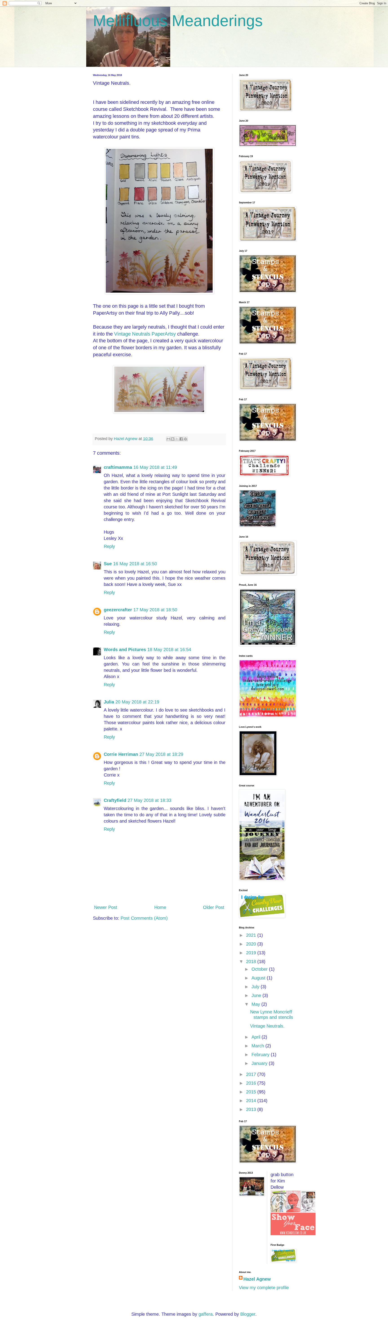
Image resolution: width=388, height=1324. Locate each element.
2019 (251, 952)
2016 (251, 1083)
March (258, 1045)
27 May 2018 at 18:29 (161, 754)
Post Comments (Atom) (144, 918)
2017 (251, 1074)
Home (160, 907)
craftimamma (118, 467)
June (256, 995)
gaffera (205, 1314)
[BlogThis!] (172, 439)
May (256, 1004)
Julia (109, 701)
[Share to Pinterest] (185, 439)
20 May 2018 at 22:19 (137, 701)
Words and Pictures (125, 649)
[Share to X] (177, 439)
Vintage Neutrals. (267, 1026)
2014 (251, 1100)
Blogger (247, 1314)
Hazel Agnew (257, 1279)
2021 (251, 935)
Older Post (213, 907)
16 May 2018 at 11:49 (155, 467)
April (256, 1037)
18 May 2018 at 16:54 (169, 649)
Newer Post (105, 907)
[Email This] (168, 439)
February (261, 1054)
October (260, 969)
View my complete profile (264, 1287)
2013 (251, 1109)
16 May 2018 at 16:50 (135, 563)
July (256, 986)
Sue (108, 563)
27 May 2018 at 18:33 (149, 800)
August (259, 977)
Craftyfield (115, 800)
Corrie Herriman (121, 754)
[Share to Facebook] (181, 439)
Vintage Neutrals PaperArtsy (145, 334)
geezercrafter (118, 609)
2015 (251, 1091)
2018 (251, 961)
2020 (251, 943)
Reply (109, 546)
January (260, 1063)
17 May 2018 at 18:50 (155, 609)
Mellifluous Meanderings (178, 20)
